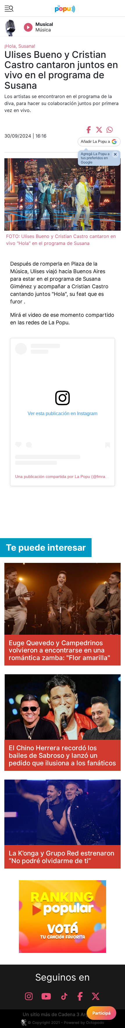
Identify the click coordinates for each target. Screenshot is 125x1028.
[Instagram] (29, 996)
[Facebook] (80, 996)
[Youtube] (46, 996)
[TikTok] (64, 996)
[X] (95, 996)
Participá (101, 1013)
